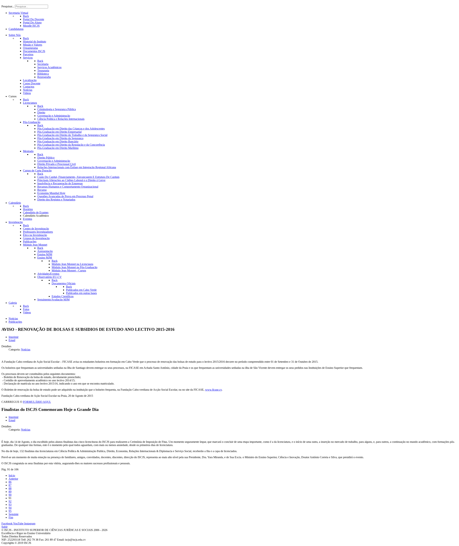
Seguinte (13, 514)
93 (10, 504)
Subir (4, 526)
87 (10, 485)
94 (10, 507)
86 (10, 481)
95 (10, 510)
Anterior (13, 478)
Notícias (25, 349)
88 (10, 488)
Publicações (15, 321)
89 (10, 491)
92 (10, 501)
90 (10, 494)
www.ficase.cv (213, 389)
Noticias (13, 318)
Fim (11, 517)
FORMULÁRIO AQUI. (37, 401)
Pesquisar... (7, 6)
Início (12, 475)
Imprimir (13, 336)
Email (12, 340)
